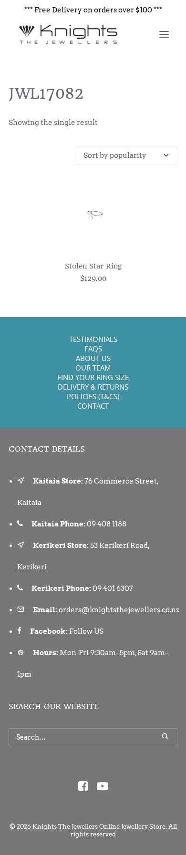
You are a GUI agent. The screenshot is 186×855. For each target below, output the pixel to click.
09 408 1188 (106, 524)
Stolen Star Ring (93, 266)
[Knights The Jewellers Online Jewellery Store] (67, 34)
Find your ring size (93, 377)
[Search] (93, 737)
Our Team (93, 367)
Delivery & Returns (93, 386)
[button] (164, 34)
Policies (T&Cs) (93, 396)
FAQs (93, 348)
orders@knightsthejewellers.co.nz (119, 610)
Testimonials (93, 339)
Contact (93, 406)
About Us (93, 358)
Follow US (86, 631)
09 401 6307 (113, 588)
